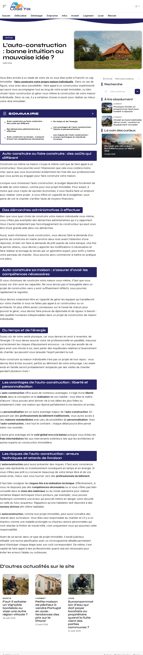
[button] (139, 79)
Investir (7, 598)
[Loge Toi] (20, 6)
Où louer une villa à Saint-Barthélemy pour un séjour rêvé (119, 148)
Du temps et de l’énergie (65, 121)
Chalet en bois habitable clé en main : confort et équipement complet (127, 122)
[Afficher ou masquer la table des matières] (66, 113)
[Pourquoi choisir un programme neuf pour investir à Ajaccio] (107, 108)
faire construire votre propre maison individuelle (44, 81)
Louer (71, 598)
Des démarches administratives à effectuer (23, 130)
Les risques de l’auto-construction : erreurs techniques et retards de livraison (71, 137)
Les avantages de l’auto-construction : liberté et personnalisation (72, 128)
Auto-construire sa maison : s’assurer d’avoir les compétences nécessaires (25, 138)
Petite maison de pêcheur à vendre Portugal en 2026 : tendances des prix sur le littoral (48, 611)
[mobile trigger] (5, 6)
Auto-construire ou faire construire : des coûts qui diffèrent (25, 122)
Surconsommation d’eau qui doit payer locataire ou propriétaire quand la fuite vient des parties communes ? (80, 614)
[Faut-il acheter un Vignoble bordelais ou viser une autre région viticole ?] (16, 584)
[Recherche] (130, 6)
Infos (9, 38)
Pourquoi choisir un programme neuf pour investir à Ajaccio (126, 109)
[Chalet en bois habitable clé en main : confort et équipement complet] (107, 121)
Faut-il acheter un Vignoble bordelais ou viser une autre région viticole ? (15, 608)
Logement (40, 598)
